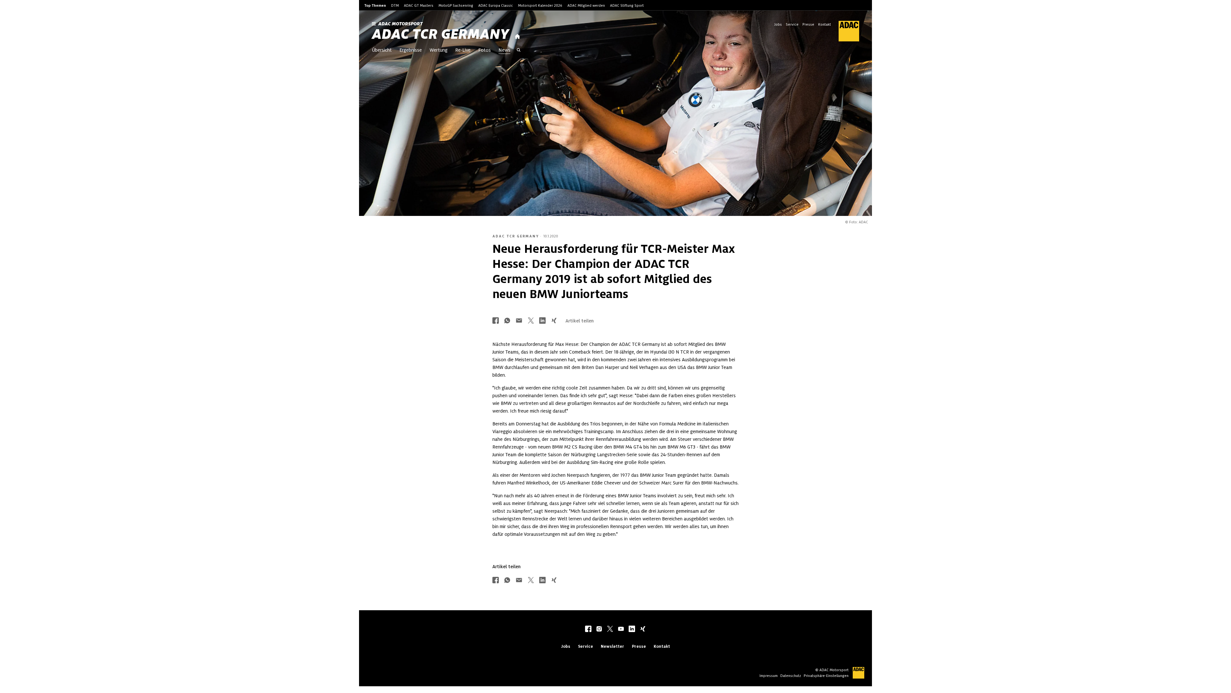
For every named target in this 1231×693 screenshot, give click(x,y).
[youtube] (621, 629)
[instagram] (599, 629)
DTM (395, 5)
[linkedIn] (632, 629)
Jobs (778, 24)
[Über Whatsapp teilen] (507, 321)
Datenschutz (790, 675)
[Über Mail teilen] (519, 321)
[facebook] (588, 629)
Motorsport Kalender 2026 (540, 5)
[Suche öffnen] (519, 50)
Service (792, 24)
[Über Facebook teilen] (495, 321)
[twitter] (610, 629)
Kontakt (824, 24)
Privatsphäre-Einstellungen (826, 675)
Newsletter (612, 646)
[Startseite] (517, 36)
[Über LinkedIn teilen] (542, 321)
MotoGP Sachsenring (456, 5)
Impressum (768, 675)
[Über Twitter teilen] (531, 321)
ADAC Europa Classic (495, 5)
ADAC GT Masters (418, 5)
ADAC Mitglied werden (586, 5)
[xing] (643, 629)
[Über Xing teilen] (554, 321)
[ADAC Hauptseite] (845, 31)
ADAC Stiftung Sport (627, 5)
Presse (808, 24)
